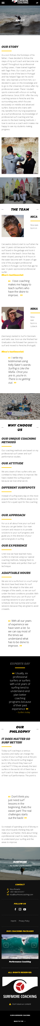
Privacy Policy (24, 921)
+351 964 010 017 (17, 892)
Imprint (13, 921)
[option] (20, 949)
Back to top (19, 1021)
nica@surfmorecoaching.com (21, 894)
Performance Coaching (20, 962)
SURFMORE (20, 862)
